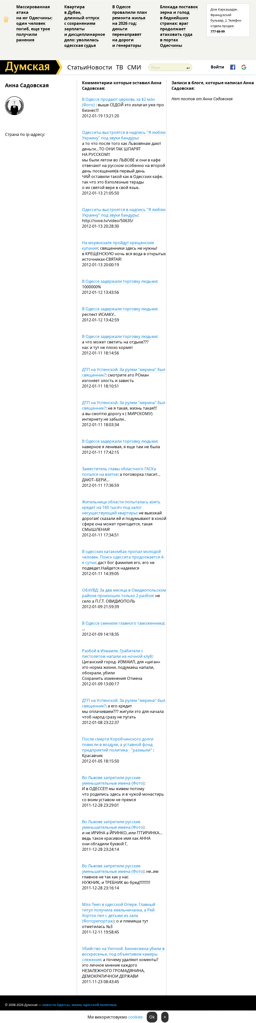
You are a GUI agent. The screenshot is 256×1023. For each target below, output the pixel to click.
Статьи (77, 67)
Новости (99, 67)
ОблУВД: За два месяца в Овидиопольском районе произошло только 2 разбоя (124, 592)
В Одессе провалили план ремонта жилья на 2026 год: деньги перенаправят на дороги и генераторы (129, 26)
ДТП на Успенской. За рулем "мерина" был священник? (123, 372)
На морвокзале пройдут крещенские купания (118, 245)
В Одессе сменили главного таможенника (123, 623)
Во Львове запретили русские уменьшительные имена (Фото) (113, 780)
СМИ (134, 67)
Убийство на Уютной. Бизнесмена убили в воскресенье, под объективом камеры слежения (123, 954)
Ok (152, 1017)
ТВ (119, 67)
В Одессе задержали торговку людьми (119, 281)
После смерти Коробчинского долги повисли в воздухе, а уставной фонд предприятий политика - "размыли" (117, 744)
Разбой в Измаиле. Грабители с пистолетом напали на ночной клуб (117, 653)
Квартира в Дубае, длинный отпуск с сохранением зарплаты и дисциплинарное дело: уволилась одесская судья (84, 26)
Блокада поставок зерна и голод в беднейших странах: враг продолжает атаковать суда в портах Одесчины (179, 26)
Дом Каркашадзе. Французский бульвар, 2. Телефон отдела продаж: (225, 20)
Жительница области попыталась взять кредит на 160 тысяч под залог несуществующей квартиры (121, 507)
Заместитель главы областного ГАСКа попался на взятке (119, 471)
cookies (135, 1017)
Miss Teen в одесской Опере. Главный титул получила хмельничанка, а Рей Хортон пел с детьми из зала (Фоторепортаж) (118, 913)
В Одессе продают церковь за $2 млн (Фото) (118, 102)
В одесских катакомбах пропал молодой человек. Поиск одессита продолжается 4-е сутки (123, 557)
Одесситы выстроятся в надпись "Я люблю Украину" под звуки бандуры (124, 135)
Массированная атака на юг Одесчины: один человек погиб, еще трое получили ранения (34, 23)
